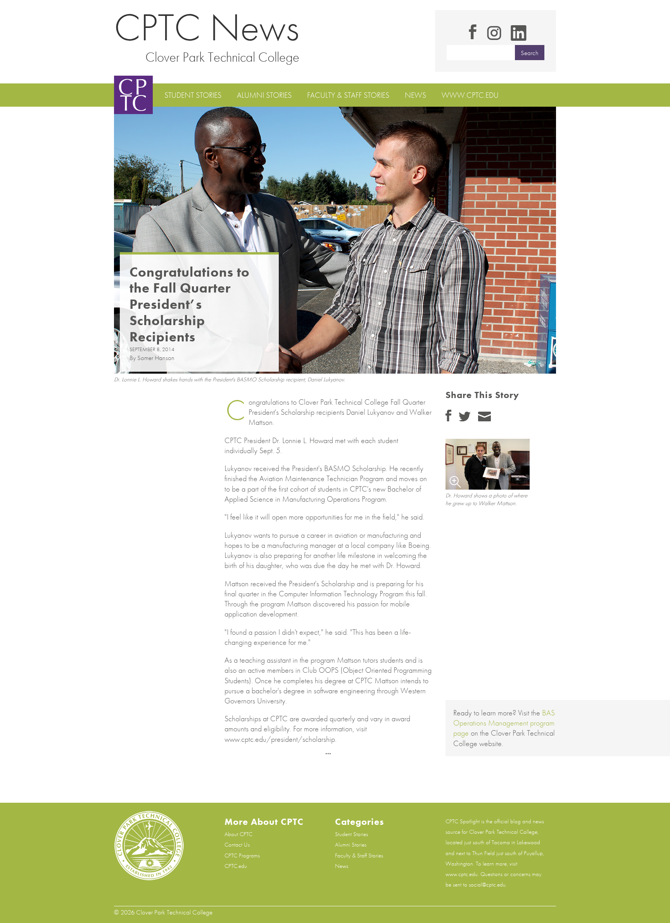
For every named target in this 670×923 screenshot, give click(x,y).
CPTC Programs (242, 855)
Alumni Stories (264, 95)
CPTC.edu (235, 866)
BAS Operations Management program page (504, 723)
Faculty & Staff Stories (348, 95)
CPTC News (206, 27)
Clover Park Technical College (222, 57)
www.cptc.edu (470, 95)
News (415, 95)
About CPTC (238, 834)
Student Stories (192, 95)
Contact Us (237, 845)
